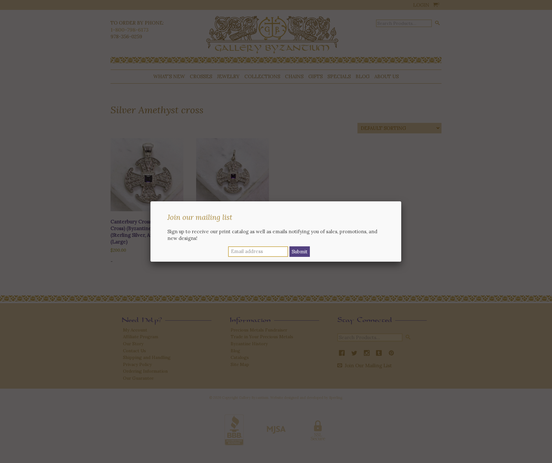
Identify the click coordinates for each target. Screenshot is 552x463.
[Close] (401, 201)
